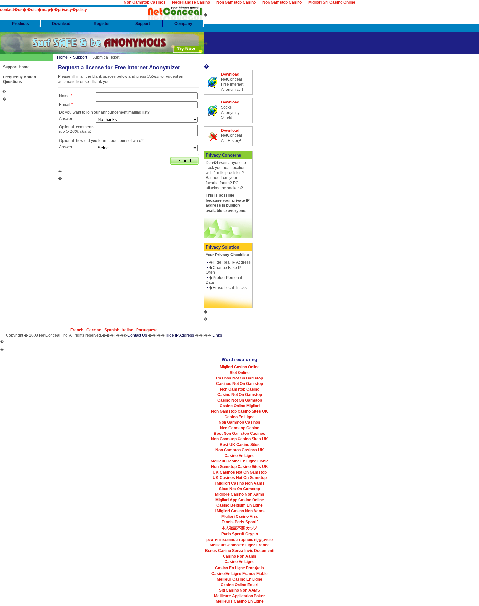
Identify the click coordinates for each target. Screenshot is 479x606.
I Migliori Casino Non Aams (240, 483)
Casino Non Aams (239, 556)
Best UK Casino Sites (240, 444)
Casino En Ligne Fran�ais (239, 568)
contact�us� (13, 9)
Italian (127, 330)
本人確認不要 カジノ (240, 528)
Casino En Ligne (239, 417)
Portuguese (147, 330)
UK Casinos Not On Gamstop (240, 472)
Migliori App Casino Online (239, 500)
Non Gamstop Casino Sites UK (239, 411)
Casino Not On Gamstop (239, 395)
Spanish (111, 330)
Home (62, 57)
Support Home (16, 67)
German (93, 330)
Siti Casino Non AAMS (239, 590)
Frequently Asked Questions (19, 79)
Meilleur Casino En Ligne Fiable (240, 461)
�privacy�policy (70, 9)
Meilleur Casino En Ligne (239, 579)
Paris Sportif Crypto (239, 534)
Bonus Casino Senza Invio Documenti (239, 550)
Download (230, 74)
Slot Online (240, 372)
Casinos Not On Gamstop (239, 378)
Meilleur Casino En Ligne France (239, 545)
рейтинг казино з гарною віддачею (239, 539)
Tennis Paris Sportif (240, 522)
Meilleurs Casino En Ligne (240, 601)
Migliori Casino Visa (239, 516)
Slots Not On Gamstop (239, 489)
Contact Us (137, 335)
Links (217, 335)
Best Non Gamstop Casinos (239, 433)
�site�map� (40, 9)
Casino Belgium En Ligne (239, 505)
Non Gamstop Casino (239, 389)
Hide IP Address (180, 335)
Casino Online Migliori (240, 406)
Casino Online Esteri (239, 585)
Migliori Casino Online (240, 367)
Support (80, 57)
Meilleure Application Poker (239, 596)
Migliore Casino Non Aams (239, 494)
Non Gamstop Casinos (239, 422)
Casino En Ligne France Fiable (239, 574)
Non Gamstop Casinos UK (239, 450)
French (76, 330)
